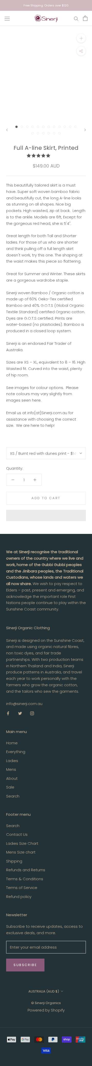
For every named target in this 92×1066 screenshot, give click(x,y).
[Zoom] (81, 38)
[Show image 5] (38, 127)
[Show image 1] (16, 127)
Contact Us (17, 834)
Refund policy (18, 896)
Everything (15, 751)
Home (12, 743)
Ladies (12, 760)
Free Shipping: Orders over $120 (46, 5)
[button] (39, 155)
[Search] (76, 18)
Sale (10, 787)
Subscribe (25, 964)
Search (12, 796)
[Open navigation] (7, 18)
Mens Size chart (21, 852)
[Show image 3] (27, 127)
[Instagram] (32, 713)
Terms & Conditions (24, 879)
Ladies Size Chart (22, 843)
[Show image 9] (59, 127)
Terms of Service (21, 887)
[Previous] (7, 130)
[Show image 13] (32, 133)
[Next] (85, 130)
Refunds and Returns (25, 870)
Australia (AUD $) (43, 991)
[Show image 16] (49, 133)
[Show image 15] (43, 133)
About (12, 778)
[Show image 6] (43, 127)
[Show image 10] (65, 127)
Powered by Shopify (46, 1010)
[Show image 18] (59, 133)
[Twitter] (20, 713)
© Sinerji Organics (46, 1002)
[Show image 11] (70, 127)
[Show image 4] (32, 127)
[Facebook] (8, 713)
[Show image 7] (49, 127)
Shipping (14, 861)
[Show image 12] (75, 127)
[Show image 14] (38, 133)
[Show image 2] (22, 127)
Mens (11, 769)
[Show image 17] (54, 133)
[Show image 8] (54, 127)
